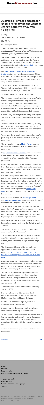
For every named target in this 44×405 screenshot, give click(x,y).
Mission (4, 368)
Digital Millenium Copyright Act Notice (14, 373)
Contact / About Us (8, 379)
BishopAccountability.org (22, 396)
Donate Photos (6, 381)
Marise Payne (26, 144)
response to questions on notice (15, 153)
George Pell (28, 65)
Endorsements (6, 371)
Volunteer (4, 386)
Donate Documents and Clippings (13, 384)
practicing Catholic (29, 198)
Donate (4, 366)
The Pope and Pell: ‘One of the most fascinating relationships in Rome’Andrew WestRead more (20, 254)
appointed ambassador (13, 200)
